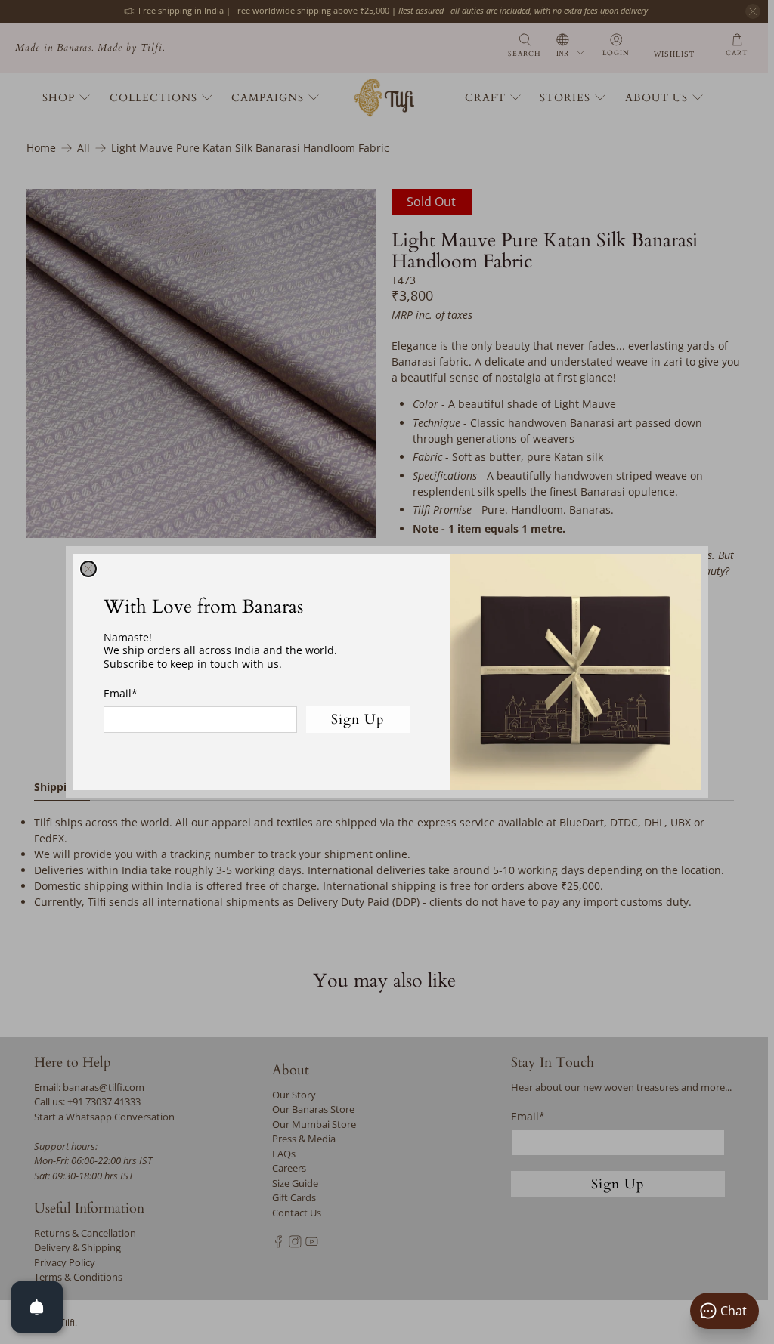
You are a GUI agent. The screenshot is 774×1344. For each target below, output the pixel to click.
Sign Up (358, 719)
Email (121, 693)
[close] (88, 568)
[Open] (37, 1307)
